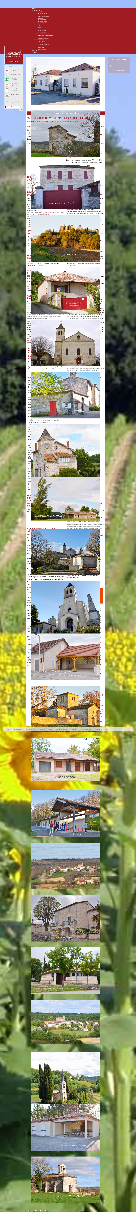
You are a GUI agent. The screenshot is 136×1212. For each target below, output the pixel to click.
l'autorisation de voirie (55, 121)
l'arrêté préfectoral (43, 214)
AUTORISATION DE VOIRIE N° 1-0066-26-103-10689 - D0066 (60, 118)
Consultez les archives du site (15, 95)
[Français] (17, 61)
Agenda (50, 729)
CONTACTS (15, 70)
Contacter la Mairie (62, 729)
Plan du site (74, 729)
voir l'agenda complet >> (119, 59)
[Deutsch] (14, 61)
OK (21, 109)
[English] (10, 61)
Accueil (8, 729)
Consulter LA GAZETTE (15, 84)
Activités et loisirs (31, 729)
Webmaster (98, 729)
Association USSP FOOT (15, 78)
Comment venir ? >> (119, 70)
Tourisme (42, 729)
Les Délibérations (15, 74)
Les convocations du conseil (15, 89)
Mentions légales (86, 729)
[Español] (12, 61)
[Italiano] (16, 61)
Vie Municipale (18, 729)
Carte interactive (119, 65)
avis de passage (55, 212)
